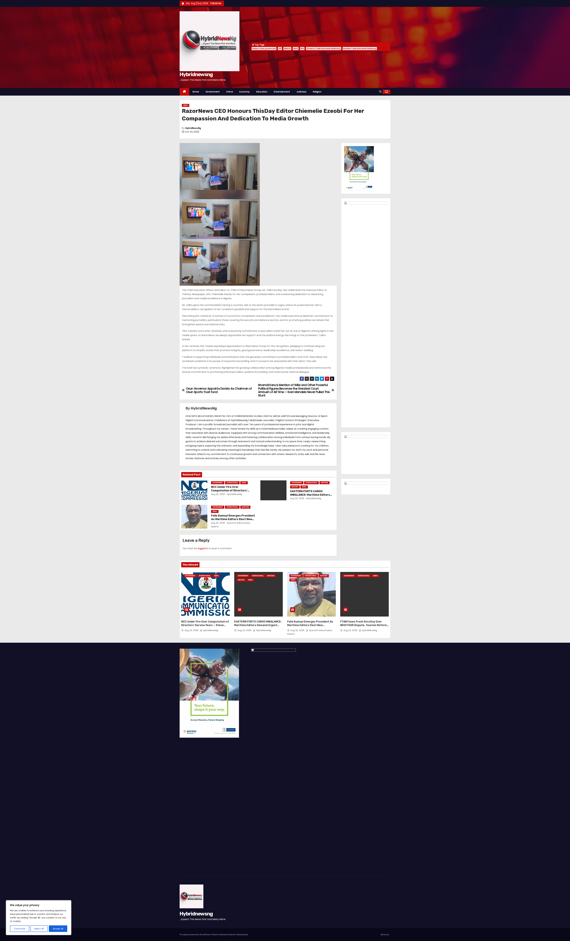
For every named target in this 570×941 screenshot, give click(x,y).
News (185, 105)
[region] (38, 917)
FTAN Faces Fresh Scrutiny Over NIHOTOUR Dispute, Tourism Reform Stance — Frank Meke (363, 625)
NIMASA (287, 48)
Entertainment (282, 91)
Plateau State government (264, 48)
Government (213, 91)
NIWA (295, 48)
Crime (229, 91)
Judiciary (302, 91)
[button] (380, 91)
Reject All (39, 928)
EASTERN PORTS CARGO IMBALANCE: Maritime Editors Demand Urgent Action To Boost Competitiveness (258, 625)
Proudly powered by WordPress (195, 934)
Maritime (324, 483)
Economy (244, 91)
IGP (279, 48)
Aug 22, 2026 (218, 494)
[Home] (184, 92)
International (232, 483)
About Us (385, 934)
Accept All (58, 928)
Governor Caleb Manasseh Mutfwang (324, 48)
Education (261, 91)
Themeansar (242, 934)
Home (196, 91)
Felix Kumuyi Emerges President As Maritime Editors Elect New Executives (233, 519)
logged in (203, 548)
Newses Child (225, 934)
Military (295, 487)
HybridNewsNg (193, 128)
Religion (317, 91)
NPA (302, 48)
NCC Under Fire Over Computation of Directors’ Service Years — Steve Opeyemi (232, 490)
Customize (19, 928)
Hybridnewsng (196, 74)
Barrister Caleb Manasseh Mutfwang (359, 48)
